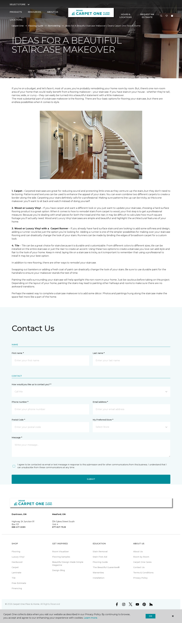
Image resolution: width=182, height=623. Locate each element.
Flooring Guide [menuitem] (100, 562)
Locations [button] (16, 20)
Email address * (100, 402)
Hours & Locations (125, 16)
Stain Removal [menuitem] (100, 551)
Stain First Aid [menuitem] (100, 557)
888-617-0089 (18, 527)
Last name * (99, 353)
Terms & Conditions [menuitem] (143, 572)
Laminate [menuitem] (16, 572)
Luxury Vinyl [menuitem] (18, 557)
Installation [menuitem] (98, 578)
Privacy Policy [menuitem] (140, 578)
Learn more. (91, 617)
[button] (161, 16)
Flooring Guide (35, 25)
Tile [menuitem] (13, 578)
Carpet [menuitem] (15, 567)
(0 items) (172, 16)
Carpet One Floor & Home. (26, 604)
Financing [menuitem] (17, 588)
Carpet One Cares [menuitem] (142, 562)
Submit (91, 479)
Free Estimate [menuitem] (19, 583)
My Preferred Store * (103, 420)
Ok (150, 616)
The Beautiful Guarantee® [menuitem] (106, 567)
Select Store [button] (17, 4)
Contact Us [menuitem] (139, 567)
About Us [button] (52, 12)
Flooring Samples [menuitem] (61, 557)
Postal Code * (18, 420)
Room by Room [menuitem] (141, 557)
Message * (17, 438)
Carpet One (18, 25)
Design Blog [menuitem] (58, 570)
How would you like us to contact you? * (31, 384)
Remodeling (54, 25)
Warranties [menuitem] (98, 572)
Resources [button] (34, 12)
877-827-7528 (59, 527)
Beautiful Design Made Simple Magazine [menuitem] (67, 563)
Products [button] (16, 12)
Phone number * (20, 402)
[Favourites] (166, 16)
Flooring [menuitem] (16, 551)
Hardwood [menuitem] (17, 562)
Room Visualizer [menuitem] (60, 551)
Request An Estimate (147, 16)
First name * (18, 353)
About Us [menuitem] (138, 551)
